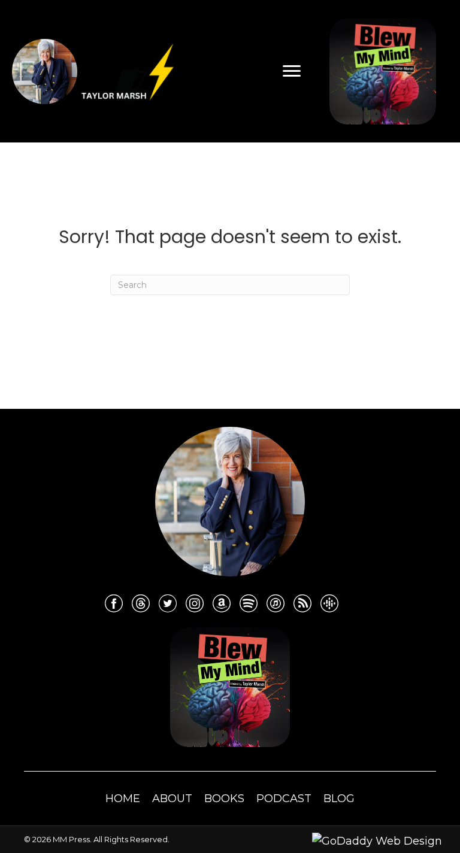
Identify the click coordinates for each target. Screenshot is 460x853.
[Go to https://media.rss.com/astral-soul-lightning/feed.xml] (302, 603)
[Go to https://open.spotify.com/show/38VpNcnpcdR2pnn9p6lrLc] (249, 603)
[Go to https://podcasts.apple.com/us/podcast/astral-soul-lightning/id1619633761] (276, 603)
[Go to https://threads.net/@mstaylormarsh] (141, 603)
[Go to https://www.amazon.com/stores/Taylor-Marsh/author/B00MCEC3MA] (222, 603)
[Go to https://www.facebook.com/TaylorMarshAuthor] (114, 603)
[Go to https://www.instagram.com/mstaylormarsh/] (195, 603)
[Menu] (291, 71)
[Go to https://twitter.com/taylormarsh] (168, 603)
